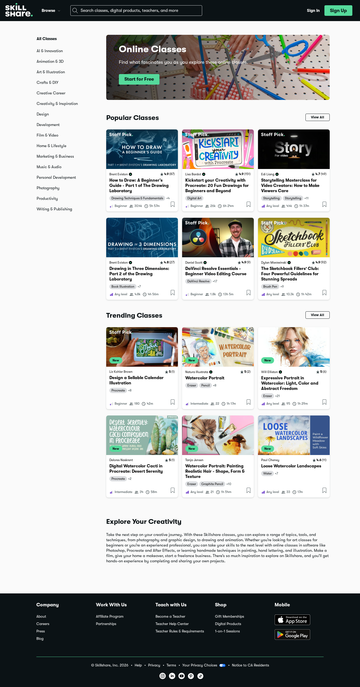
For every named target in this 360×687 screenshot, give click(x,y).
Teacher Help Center (172, 624)
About (41, 616)
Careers (42, 624)
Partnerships (106, 624)
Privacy (154, 665)
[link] (142, 170)
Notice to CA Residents (250, 665)
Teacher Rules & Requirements (179, 631)
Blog (39, 639)
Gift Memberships (229, 616)
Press (40, 631)
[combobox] (136, 10)
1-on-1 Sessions (227, 631)
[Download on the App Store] (299, 620)
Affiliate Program (110, 616)
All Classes (47, 38)
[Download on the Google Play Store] (299, 635)
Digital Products (228, 624)
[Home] (19, 10)
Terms (171, 665)
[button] (59, 10)
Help (138, 665)
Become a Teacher (170, 616)
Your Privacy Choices (199, 665)
